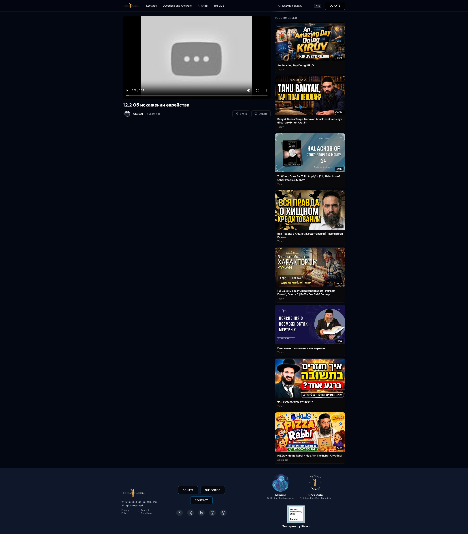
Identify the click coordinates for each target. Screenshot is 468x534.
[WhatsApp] (223, 513)
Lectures (151, 5)
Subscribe (212, 490)
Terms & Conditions (146, 511)
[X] (190, 513)
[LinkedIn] (201, 513)
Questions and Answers (177, 5)
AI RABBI (203, 5)
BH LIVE (219, 5)
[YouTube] (179, 513)
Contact (201, 500)
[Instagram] (212, 513)
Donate (335, 5)
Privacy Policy (125, 511)
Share (243, 113)
